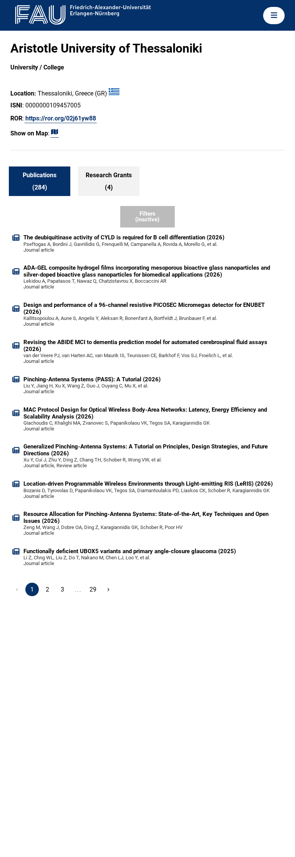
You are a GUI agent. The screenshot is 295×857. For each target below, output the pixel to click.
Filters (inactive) (147, 216)
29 (92, 589)
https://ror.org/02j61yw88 (60, 118)
